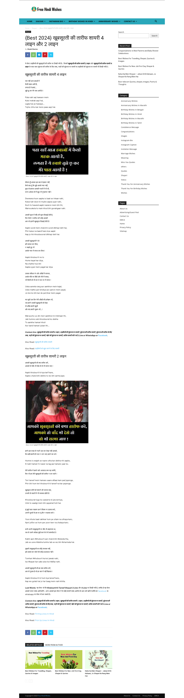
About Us (123, 208)
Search (121, 32)
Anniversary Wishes (108, 21)
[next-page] (30, 680)
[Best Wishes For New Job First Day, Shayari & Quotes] (68, 659)
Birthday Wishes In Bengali (132, 110)
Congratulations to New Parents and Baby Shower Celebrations (138, 52)
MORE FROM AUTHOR (54, 645)
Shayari (39, 21)
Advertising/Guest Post (129, 212)
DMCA (122, 220)
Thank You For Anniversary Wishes (135, 184)
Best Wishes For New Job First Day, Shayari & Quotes (136, 67)
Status (123, 180)
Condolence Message (130, 127)
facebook (102, 591)
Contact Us (129, 21)
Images (124, 136)
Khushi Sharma (32, 49)
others (123, 166)
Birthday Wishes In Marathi (132, 118)
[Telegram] (39, 54)
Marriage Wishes (128, 153)
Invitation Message (129, 149)
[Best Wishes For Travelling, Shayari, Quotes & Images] (38, 659)
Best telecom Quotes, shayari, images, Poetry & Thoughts (137, 83)
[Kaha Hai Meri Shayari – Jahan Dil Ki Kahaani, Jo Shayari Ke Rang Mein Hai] (98, 659)
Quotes (124, 171)
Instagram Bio (56, 21)
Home (29, 21)
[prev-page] (26, 680)
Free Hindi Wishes (44, 696)
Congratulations (127, 131)
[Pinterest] (44, 54)
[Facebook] (27, 54)
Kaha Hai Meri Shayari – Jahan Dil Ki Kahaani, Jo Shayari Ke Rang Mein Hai (98, 673)
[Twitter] (50, 54)
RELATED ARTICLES (34, 645)
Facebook (102, 335)
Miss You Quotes (128, 162)
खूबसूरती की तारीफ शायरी (43, 342)
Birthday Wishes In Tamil (131, 123)
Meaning (124, 158)
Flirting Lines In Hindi (44, 614)
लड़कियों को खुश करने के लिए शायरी (47, 348)
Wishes (124, 193)
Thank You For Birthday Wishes (134, 188)
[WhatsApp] (33, 54)
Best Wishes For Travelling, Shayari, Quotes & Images (136, 60)
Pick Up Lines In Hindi (44, 620)
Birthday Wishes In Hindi (81, 21)
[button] (156, 21)
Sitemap (123, 231)
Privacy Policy (125, 227)
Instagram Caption (129, 145)
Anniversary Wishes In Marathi (134, 105)
